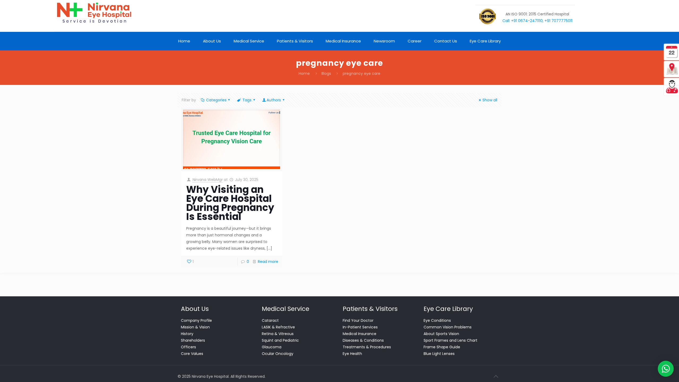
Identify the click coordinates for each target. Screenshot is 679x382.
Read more (268, 261)
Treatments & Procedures (367, 347)
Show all (489, 100)
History (187, 333)
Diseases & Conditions (363, 340)
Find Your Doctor (358, 320)
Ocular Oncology (277, 353)
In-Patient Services (360, 327)
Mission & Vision (195, 327)
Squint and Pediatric (280, 340)
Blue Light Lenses (439, 353)
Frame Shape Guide (442, 347)
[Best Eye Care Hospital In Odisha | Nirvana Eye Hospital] (94, 12)
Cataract (270, 320)
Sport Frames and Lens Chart (450, 340)
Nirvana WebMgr (208, 179)
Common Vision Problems (448, 327)
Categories (216, 100)
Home (304, 73)
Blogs (326, 73)
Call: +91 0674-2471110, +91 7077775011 (537, 20)
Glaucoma (271, 347)
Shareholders (193, 340)
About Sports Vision (441, 333)
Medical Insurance (359, 333)
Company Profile (196, 320)
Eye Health (352, 353)
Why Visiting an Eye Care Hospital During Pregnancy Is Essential (230, 203)
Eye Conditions (437, 320)
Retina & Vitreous (278, 333)
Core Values (192, 353)
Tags (246, 100)
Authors (274, 100)
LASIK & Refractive (278, 327)
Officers (188, 347)
